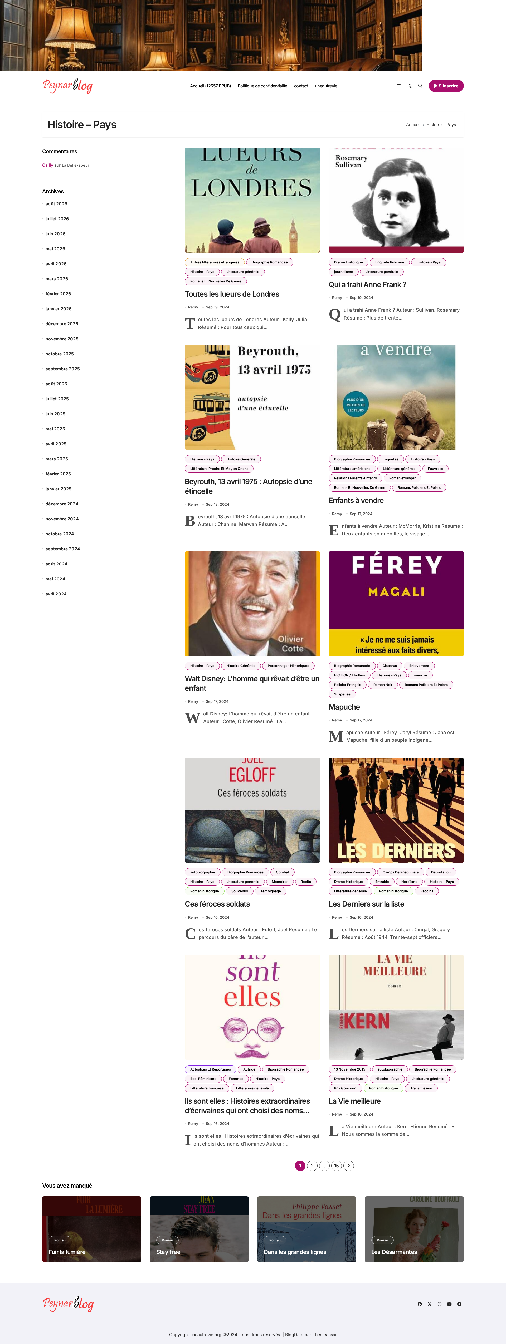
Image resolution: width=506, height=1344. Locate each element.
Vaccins (426, 891)
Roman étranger (402, 478)
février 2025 (58, 473)
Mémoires (280, 881)
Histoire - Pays (202, 272)
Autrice (249, 1069)
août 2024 (56, 563)
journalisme (343, 272)
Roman (60, 1240)
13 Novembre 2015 (349, 1069)
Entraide (382, 881)
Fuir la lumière (67, 1251)
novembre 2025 (62, 338)
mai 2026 (55, 248)
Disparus (390, 666)
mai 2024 (55, 578)
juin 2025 (55, 413)
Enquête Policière (389, 262)
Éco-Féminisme (203, 1079)
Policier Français (347, 685)
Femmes (236, 1079)
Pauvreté (435, 468)
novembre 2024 (62, 518)
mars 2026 (57, 278)
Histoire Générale (241, 459)
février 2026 (58, 293)
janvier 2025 (58, 488)
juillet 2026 (57, 218)
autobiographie (202, 872)
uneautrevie (326, 85)
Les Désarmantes (394, 1251)
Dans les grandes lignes (295, 1251)
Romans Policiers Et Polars (419, 487)
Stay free (168, 1251)
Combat (282, 872)
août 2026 (56, 203)
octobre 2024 (60, 533)
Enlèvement (419, 666)
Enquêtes (390, 459)
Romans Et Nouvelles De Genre (215, 281)
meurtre (420, 675)
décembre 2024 (62, 503)
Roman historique (204, 891)
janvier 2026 (58, 308)
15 (336, 1165)
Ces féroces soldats (217, 903)
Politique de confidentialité (262, 85)
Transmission (421, 1088)
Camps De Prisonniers (401, 872)
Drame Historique (348, 262)
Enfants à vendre (356, 500)
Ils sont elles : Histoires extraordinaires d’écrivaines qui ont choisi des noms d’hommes (247, 1111)
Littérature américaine (352, 468)
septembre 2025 (63, 368)
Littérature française (207, 1088)
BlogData (294, 1334)
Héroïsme (409, 881)
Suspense (342, 694)
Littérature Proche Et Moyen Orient (219, 468)
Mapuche (344, 707)
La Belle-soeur (75, 165)
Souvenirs (239, 891)
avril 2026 (56, 263)
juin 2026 (55, 233)
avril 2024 (56, 593)
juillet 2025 (57, 398)
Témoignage (270, 891)
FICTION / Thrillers (349, 675)
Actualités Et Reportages (210, 1069)
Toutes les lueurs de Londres (232, 294)
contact (301, 85)
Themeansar (325, 1334)
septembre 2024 (63, 548)
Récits (306, 881)
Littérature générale (243, 272)
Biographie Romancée (270, 262)
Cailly (47, 165)
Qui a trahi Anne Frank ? (367, 284)
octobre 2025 (60, 353)
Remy (193, 307)
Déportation (441, 872)
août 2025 (56, 383)
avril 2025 (56, 443)
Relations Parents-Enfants (355, 478)
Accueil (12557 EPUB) (210, 85)
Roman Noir (382, 685)
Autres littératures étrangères (214, 262)
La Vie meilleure (355, 1101)
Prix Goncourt (345, 1088)
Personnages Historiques (288, 666)
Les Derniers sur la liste (367, 903)
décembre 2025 (62, 323)
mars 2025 (57, 458)
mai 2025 (55, 428)
